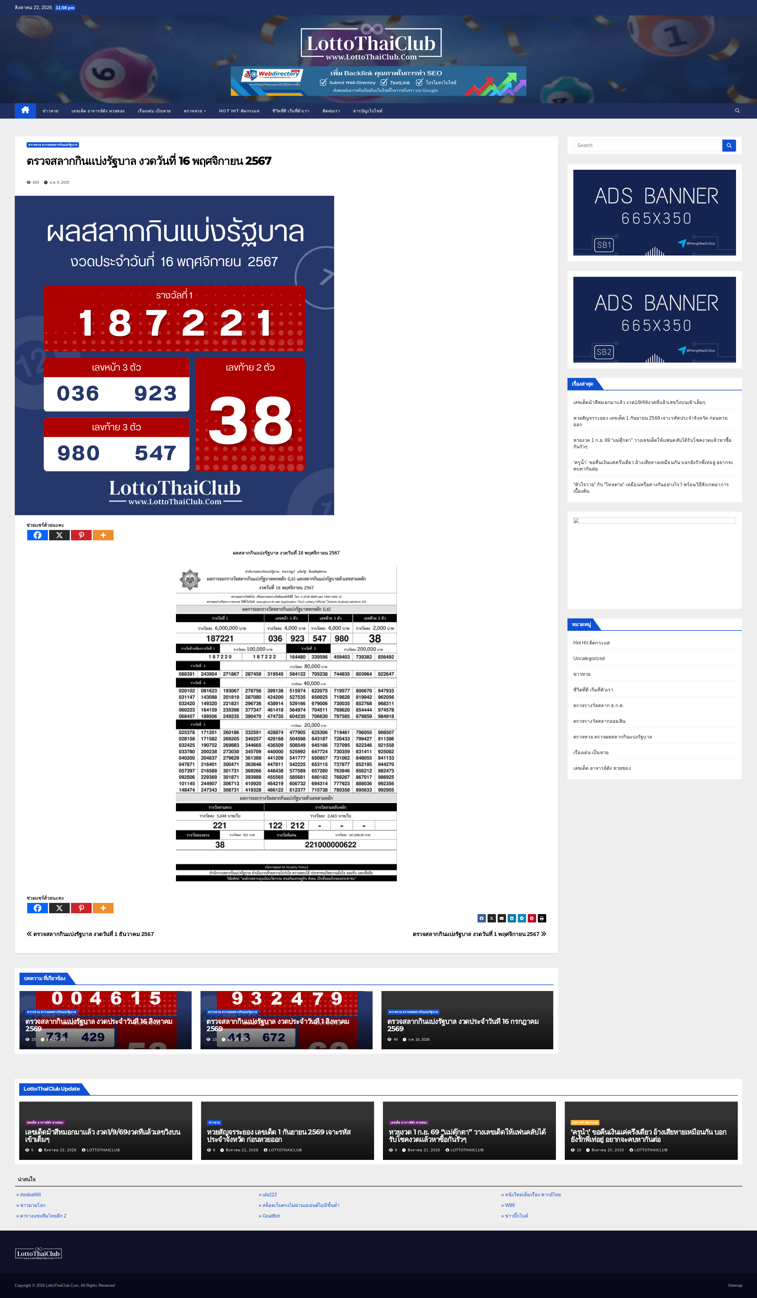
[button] (737, 110)
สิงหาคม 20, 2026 (608, 1150)
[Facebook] (37, 535)
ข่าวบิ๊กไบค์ (516, 1215)
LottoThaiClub (103, 1150)
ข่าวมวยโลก (33, 1205)
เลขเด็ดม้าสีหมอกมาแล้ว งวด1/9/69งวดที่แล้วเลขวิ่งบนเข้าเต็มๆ (639, 402)
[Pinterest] (81, 535)
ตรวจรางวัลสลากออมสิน (599, 721)
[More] (103, 535)
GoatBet (271, 1215)
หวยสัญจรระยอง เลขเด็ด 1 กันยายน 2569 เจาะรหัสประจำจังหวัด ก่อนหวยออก (279, 1136)
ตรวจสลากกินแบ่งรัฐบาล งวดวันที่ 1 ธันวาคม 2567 (93, 934)
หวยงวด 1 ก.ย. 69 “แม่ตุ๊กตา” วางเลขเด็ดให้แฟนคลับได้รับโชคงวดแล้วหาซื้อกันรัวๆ (467, 1136)
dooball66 (30, 1194)
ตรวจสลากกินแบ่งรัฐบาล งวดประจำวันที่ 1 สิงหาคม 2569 (277, 1025)
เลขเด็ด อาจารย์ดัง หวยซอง (98, 111)
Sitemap (735, 1285)
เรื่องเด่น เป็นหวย (154, 111)
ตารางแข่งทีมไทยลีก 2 (43, 1215)
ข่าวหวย (51, 111)
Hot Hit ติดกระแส (239, 111)
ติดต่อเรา (331, 111)
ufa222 (270, 1194)
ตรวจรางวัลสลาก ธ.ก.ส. (598, 705)
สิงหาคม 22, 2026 (61, 1150)
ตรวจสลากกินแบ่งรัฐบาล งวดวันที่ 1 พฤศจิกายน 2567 (477, 934)
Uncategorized (589, 658)
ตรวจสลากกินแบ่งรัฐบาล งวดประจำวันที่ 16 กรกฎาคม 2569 (463, 1025)
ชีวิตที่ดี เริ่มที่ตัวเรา (291, 111)
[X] (59, 535)
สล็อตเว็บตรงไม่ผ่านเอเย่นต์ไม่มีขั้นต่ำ (301, 1205)
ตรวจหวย (193, 111)
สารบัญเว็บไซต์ (368, 111)
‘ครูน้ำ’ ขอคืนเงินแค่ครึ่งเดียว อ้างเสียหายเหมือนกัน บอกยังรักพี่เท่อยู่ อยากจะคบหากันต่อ (648, 1136)
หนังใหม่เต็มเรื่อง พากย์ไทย (533, 1194)
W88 (510, 1205)
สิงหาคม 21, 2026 (243, 1150)
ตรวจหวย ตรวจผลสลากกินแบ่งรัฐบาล (52, 144)
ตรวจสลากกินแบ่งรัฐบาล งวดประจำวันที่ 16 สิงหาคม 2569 (98, 1025)
